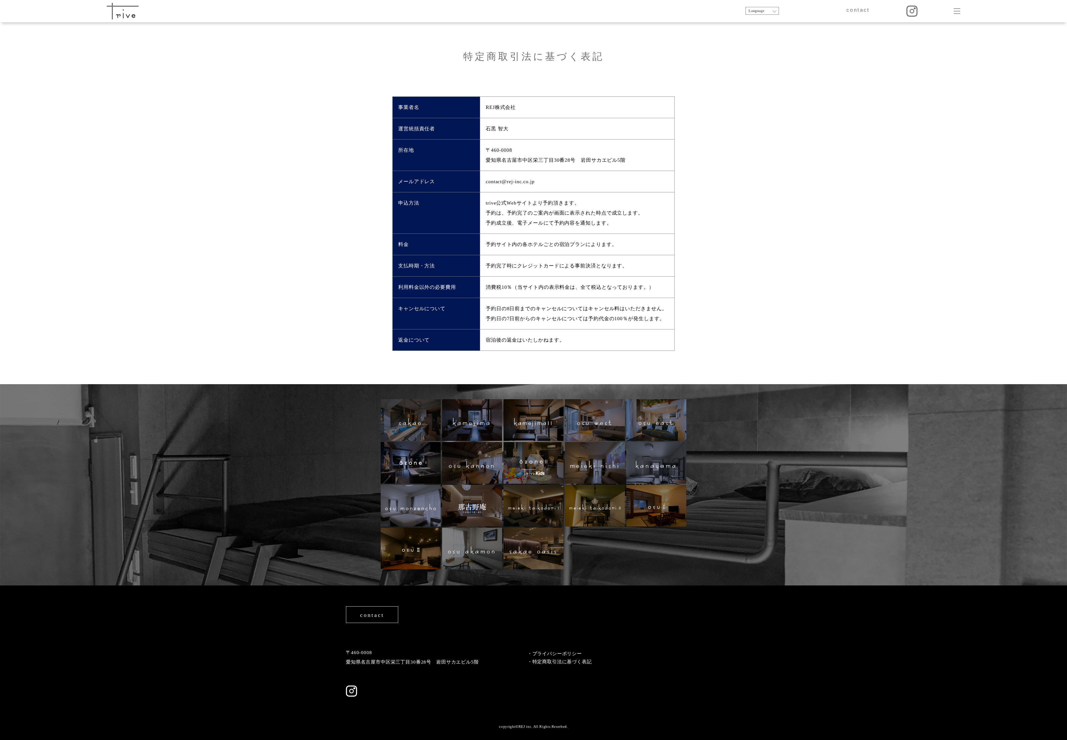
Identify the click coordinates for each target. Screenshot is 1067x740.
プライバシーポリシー (557, 653)
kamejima (472, 420)
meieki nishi (595, 463)
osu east (656, 420)
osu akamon (472, 548)
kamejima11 (533, 420)
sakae (411, 420)
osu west (595, 420)
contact (857, 10)
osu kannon (472, 463)
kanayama (656, 463)
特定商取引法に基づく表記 (562, 661)
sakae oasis (533, 548)
